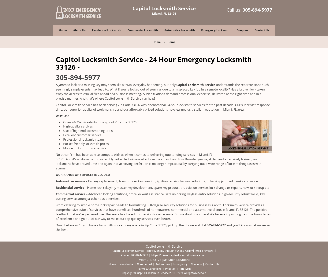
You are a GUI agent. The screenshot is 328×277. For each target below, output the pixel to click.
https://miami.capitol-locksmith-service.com (178, 255)
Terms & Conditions (149, 268)
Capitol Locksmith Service (195, 85)
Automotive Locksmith (179, 30)
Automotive (162, 264)
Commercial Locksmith (143, 30)
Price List (171, 268)
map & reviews (205, 250)
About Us (79, 30)
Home (63, 30)
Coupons (242, 30)
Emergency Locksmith (215, 30)
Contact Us (262, 30)
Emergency (180, 264)
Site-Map (185, 268)
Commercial (144, 264)
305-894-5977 (257, 10)
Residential (126, 264)
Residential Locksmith (106, 30)
